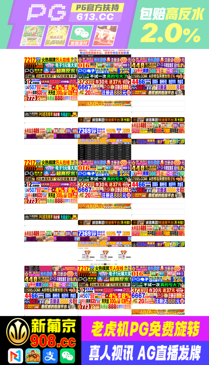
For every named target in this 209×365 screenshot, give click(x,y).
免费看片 (81, 158)
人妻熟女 (112, 147)
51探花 (104, 154)
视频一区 (81, 145)
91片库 (112, 154)
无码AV (81, 154)
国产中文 (89, 158)
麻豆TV (96, 154)
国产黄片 (89, 156)
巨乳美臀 (104, 147)
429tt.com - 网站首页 (87, 56)
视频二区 (81, 147)
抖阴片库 (81, 156)
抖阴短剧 (119, 158)
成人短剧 (104, 158)
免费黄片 (104, 156)
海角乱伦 (119, 156)
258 (102, 264)
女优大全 (119, 154)
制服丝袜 (119, 147)
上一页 (95, 264)
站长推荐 (81, 149)
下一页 (108, 264)
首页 (92, 264)
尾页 (116, 264)
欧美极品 (119, 145)
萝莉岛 (127, 154)
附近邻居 (89, 149)
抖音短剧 (89, 154)
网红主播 (97, 145)
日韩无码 (127, 158)
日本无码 (104, 145)
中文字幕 (97, 147)
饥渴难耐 (97, 149)
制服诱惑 (127, 156)
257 (99, 264)
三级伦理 (89, 147)
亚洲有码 (112, 145)
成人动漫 (127, 145)
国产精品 (89, 145)
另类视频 (127, 147)
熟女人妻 (97, 156)
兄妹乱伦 (97, 158)
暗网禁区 (112, 156)
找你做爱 (104, 149)
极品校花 (112, 158)
